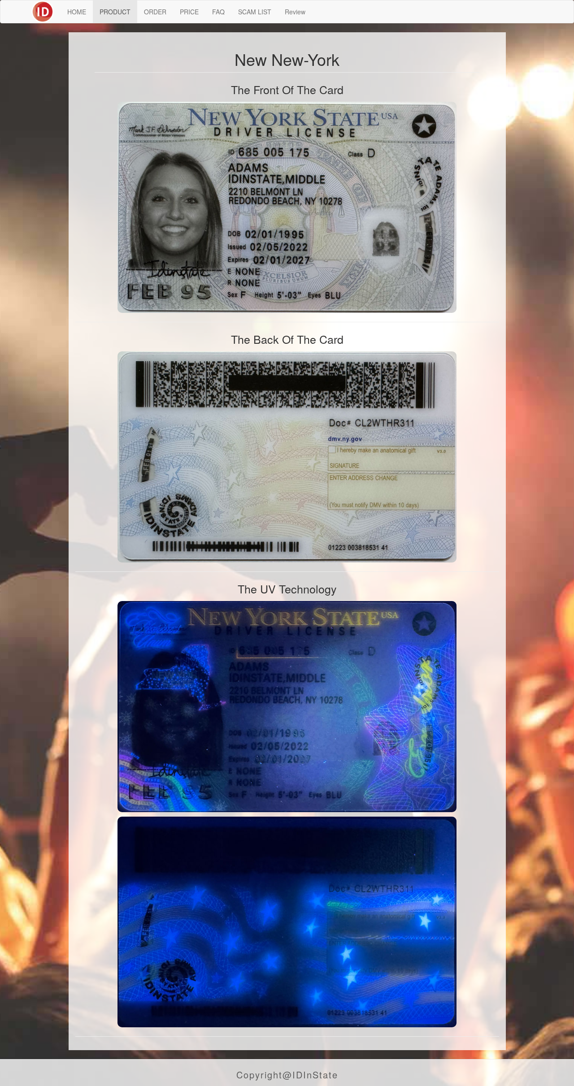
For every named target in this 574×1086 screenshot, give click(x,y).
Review (295, 11)
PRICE (189, 11)
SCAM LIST (254, 11)
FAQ (218, 11)
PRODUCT (115, 11)
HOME (76, 11)
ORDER (155, 11)
